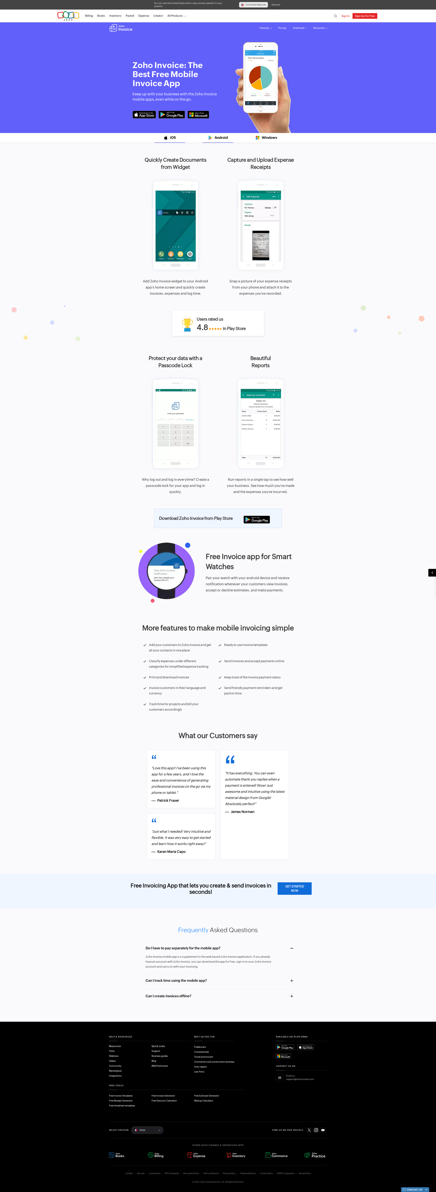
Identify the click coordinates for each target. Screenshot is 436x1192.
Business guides (160, 1056)
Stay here (275, 5)
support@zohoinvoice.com (300, 1079)
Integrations (115, 1076)
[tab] (169, 138)
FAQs (112, 1051)
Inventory (115, 15)
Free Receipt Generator (121, 1100)
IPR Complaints (172, 1173)
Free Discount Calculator (164, 1100)
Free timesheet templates (122, 1105)
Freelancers (200, 1047)
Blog (154, 1061)
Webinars (114, 1056)
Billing (89, 15)
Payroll (130, 15)
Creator (158, 15)
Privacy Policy (229, 1173)
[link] (158, 15)
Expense (143, 15)
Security (141, 1173)
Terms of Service (211, 1173)
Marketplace (115, 1071)
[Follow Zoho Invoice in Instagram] (316, 1130)
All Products (175, 15)
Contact (129, 1173)
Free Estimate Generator (206, 1095)
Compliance (154, 1173)
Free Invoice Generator (163, 1095)
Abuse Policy (305, 1173)
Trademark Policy (248, 1173)
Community (115, 1066)
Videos (112, 1061)
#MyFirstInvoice (160, 1066)
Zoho (68, 15)
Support (156, 1051)
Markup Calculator (203, 1100)
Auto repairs (200, 1066)
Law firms (199, 1071)
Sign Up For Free (365, 15)
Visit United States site (255, 5)
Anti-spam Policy (191, 1173)
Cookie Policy (266, 1173)
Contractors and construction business (214, 1062)
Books (101, 15)
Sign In (345, 15)
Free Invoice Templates (121, 1095)
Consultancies (201, 1052)
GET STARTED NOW (294, 888)
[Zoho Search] (335, 16)
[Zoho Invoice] (121, 28)
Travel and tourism (203, 1057)
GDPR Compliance (285, 1173)
